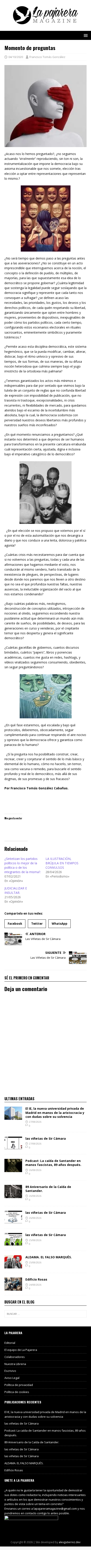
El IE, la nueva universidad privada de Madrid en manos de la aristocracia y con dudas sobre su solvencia (54, 1112)
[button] (85, 35)
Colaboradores (14, 1357)
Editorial (9, 1343)
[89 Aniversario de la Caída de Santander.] (13, 1195)
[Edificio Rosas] (13, 1288)
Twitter (37, 924)
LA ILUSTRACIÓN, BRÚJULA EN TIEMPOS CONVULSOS (62, 863)
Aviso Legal (11, 1378)
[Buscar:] (45, 1314)
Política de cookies (16, 1392)
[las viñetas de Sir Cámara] (13, 1147)
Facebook (15, 924)
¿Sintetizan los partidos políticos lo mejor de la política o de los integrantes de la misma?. (22, 865)
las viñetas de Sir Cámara (45, 1138)
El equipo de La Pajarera (20, 1350)
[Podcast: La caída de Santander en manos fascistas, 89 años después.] (13, 1169)
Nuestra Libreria (15, 1364)
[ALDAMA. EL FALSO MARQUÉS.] (13, 1266)
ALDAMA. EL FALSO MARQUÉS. (48, 1257)
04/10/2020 (15, 57)
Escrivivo (10, 1371)
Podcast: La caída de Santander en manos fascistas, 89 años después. (53, 1163)
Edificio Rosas (36, 1279)
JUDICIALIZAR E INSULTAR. (15, 890)
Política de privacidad (18, 1385)
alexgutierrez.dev (69, 1542)
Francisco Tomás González (47, 57)
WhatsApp (59, 924)
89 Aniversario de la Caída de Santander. (48, 1189)
